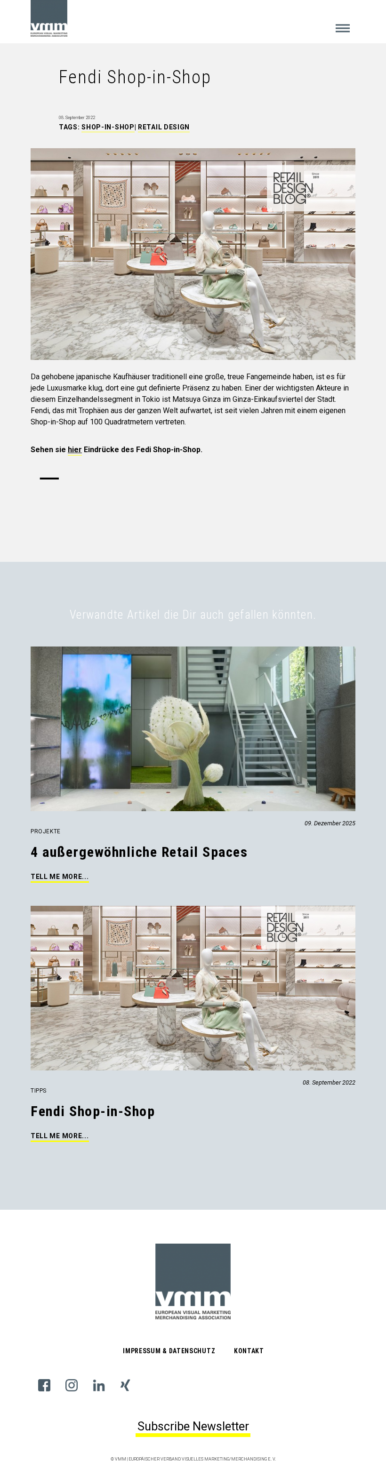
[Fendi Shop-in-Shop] (31, 911)
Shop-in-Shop (107, 127)
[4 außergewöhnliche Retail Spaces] (31, 651)
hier (75, 449)
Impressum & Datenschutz (169, 1351)
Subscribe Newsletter (193, 1426)
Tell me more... (60, 876)
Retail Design (164, 127)
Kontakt (249, 1351)
